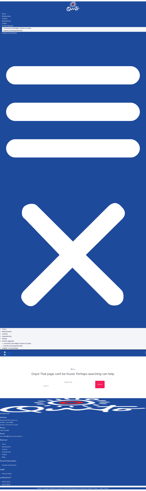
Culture (4, 19)
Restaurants (6, 16)
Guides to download (9, 33)
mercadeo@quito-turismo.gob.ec (11, 436)
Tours (4, 14)
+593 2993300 (4, 430)
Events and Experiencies (12, 30)
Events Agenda (7, 26)
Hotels (4, 23)
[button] (73, 182)
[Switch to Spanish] (7, 355)
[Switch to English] (7, 353)
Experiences (6, 21)
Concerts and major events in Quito (17, 28)
